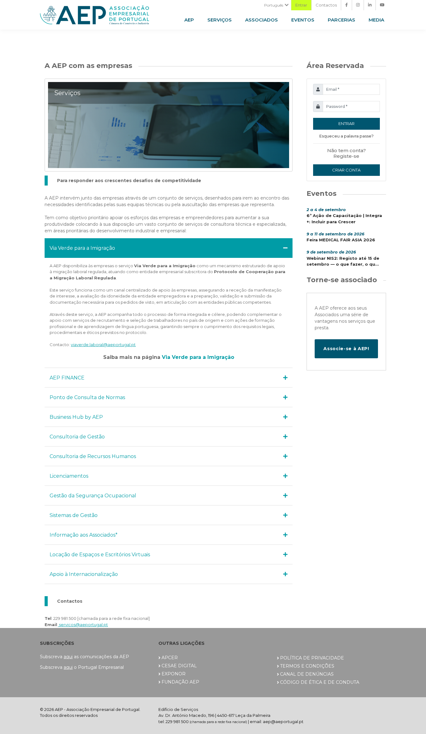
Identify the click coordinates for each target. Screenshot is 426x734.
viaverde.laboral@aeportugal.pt (103, 344)
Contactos (326, 4)
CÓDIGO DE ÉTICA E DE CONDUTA (319, 682)
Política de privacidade (312, 658)
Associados (261, 20)
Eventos (302, 20)
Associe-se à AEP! (346, 348)
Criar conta (346, 169)
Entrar (301, 4)
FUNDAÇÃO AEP (180, 682)
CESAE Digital (179, 666)
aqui (68, 656)
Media (376, 20)
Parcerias (341, 20)
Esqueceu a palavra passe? (346, 135)
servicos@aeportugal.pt (83, 624)
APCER (170, 657)
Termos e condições (307, 666)
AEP (189, 20)
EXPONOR (174, 674)
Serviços (219, 20)
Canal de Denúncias (307, 674)
